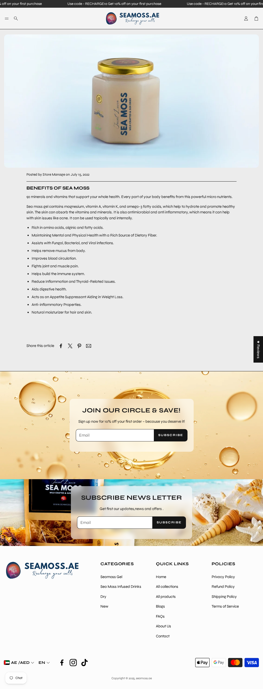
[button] (6, 18)
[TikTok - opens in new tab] (84, 662)
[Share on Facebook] (60, 345)
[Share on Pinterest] (79, 345)
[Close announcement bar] (258, 4)
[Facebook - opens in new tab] (61, 662)
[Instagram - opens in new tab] (73, 662)
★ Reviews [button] (258, 349)
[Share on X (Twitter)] (70, 345)
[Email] (88, 345)
